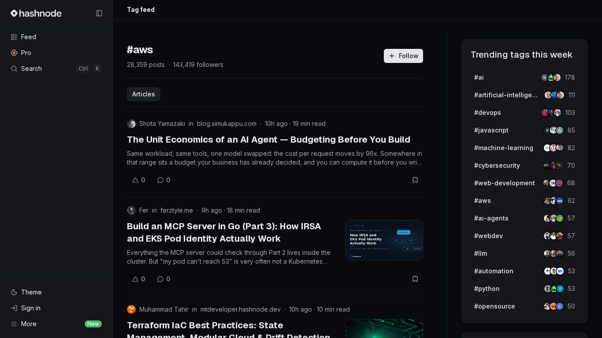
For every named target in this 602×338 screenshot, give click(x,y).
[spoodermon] (557, 77)
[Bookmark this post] (415, 180)
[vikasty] (559, 165)
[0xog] (559, 200)
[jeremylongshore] (557, 112)
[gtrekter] (559, 253)
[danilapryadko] (559, 183)
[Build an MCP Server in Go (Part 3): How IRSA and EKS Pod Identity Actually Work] (384, 240)
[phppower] (559, 235)
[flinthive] (559, 130)
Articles (143, 94)
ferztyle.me (176, 210)
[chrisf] (559, 306)
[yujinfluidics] (560, 288)
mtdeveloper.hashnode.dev (241, 309)
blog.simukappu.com (226, 123)
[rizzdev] (559, 147)
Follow (409, 55)
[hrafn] (559, 218)
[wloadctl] (560, 271)
